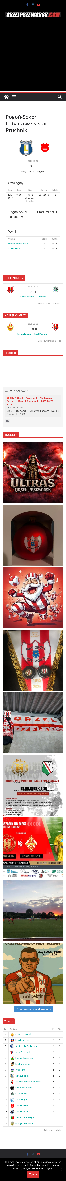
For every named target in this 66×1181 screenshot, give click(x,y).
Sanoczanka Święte (24, 1117)
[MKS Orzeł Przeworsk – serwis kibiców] (6, 97)
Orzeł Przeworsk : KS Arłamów (33, 297)
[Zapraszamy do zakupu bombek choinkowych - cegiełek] (33, 535)
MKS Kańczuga (22, 1040)
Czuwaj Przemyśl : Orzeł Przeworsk (33, 334)
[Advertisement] (33, 58)
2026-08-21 (33, 287)
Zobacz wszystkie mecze (49, 303)
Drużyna (13, 1029)
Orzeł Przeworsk (23, 1052)
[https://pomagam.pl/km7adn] (33, 597)
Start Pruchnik (14, 248)
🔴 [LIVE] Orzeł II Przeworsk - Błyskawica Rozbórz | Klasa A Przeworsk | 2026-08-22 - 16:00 (30, 401)
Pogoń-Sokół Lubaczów (19, 243)
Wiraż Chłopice (22, 1076)
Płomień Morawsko (24, 1058)
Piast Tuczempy (22, 1064)
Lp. (5, 1029)
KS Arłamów (21, 1093)
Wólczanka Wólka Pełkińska (28, 1082)
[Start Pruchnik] (44, 147)
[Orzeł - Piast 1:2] (33, 910)
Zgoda (33, 1174)
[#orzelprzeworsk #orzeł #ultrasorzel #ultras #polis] (33, 472)
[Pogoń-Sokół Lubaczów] (27, 147)
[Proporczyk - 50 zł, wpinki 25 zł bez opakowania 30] (33, 660)
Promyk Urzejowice (24, 1123)
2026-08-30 (33, 324)
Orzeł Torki (20, 1070)
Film (13, 421)
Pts (59, 1029)
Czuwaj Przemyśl (23, 1034)
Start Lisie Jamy (22, 1111)
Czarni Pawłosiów (23, 1088)
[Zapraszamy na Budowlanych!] (33, 973)
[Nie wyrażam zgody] (62, 1169)
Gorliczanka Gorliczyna (26, 1046)
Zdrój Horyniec (22, 1099)
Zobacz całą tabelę (52, 1130)
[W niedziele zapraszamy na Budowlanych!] (33, 785)
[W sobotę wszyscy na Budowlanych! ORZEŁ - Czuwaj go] (33, 847)
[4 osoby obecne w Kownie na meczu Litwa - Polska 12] (33, 722)
